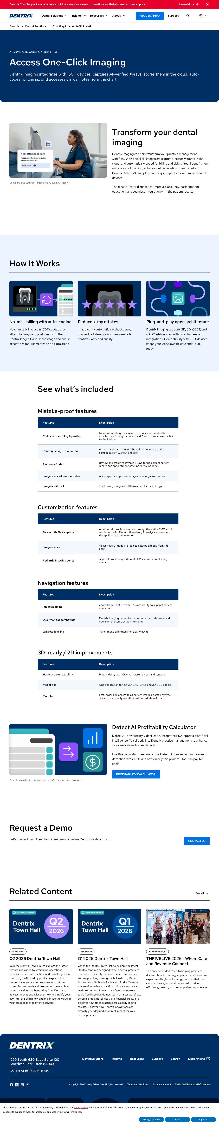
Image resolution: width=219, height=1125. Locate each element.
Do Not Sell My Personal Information (192, 1084)
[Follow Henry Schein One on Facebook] (11, 1085)
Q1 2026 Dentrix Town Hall (103, 958)
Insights (117, 1059)
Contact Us (196, 841)
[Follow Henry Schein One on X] (17, 1085)
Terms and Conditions (138, 1084)
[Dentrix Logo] (32, 1045)
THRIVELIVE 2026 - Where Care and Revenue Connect (176, 961)
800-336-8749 (37, 1071)
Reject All (203, 1119)
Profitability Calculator (136, 774)
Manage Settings (151, 1119)
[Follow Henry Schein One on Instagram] (28, 1085)
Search (175, 1059)
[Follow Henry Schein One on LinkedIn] (22, 1085)
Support (173, 15)
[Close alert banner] (207, 4)
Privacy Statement (162, 1084)
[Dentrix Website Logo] (21, 16)
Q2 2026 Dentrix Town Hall (34, 958)
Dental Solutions (93, 1059)
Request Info (150, 15)
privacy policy (81, 1107)
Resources (137, 1059)
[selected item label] (204, 15)
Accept (177, 1119)
